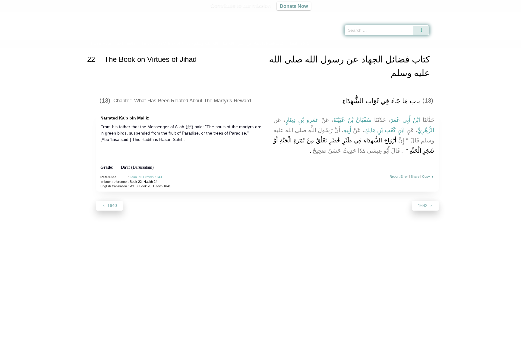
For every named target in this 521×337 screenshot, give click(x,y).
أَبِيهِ (347, 130)
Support (231, 331)
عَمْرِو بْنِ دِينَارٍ (302, 120)
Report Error (399, 176)
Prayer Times (485, 15)
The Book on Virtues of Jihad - (212, 43)
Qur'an (445, 15)
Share (415, 176)
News (213, 331)
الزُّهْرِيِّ (425, 130)
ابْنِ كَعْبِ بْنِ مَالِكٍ (384, 130)
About (197, 331)
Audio (506, 15)
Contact (280, 331)
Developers (255, 331)
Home (96, 43)
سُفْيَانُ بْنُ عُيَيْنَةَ (352, 120)
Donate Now (294, 6)
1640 (111, 205)
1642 (423, 205)
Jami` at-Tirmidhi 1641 (146, 177)
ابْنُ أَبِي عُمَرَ (405, 120)
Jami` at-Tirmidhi (120, 43)
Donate (300, 331)
